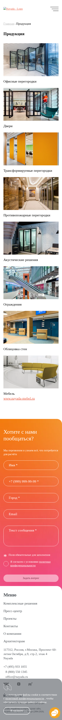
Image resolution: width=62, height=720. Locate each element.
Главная (8, 23)
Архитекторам (14, 641)
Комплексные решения (20, 603)
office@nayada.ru (17, 676)
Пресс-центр (12, 611)
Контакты (10, 626)
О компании (12, 633)
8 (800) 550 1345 (16, 672)
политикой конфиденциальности (24, 698)
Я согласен (16, 710)
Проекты (9, 618)
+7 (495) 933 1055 (15, 666)
